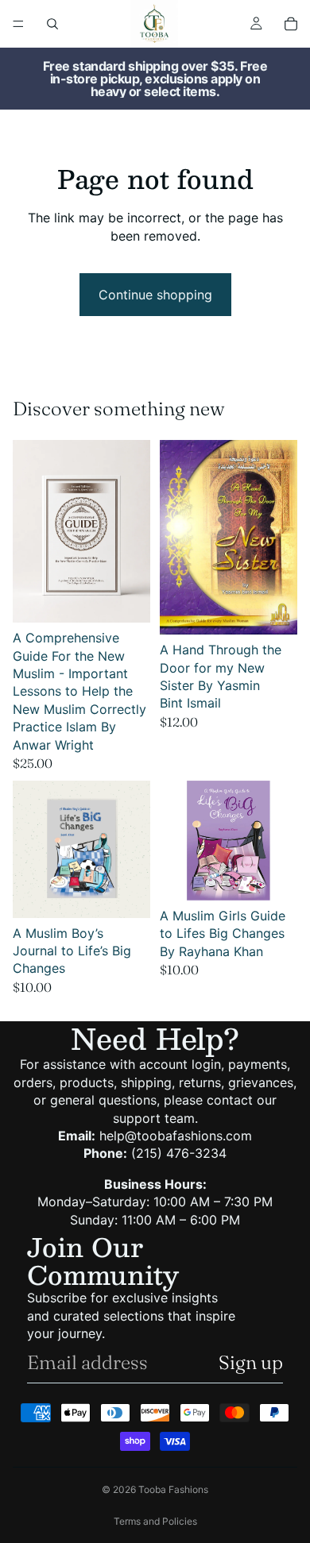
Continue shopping (155, 295)
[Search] (52, 23)
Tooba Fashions (173, 1489)
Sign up (251, 1362)
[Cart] (290, 23)
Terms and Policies (155, 1521)
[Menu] (18, 24)
